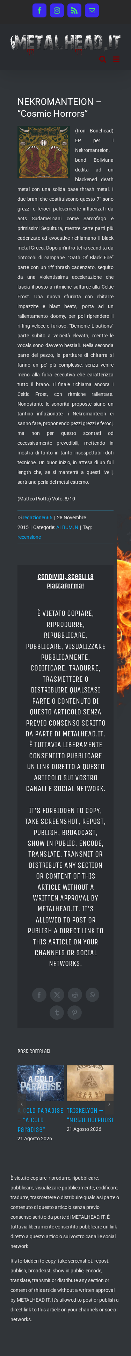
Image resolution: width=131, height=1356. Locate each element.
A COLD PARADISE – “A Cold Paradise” (40, 1119)
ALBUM (64, 527)
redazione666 (37, 517)
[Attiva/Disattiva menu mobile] (117, 59)
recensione (29, 537)
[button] (21, 1104)
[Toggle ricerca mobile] (102, 59)
